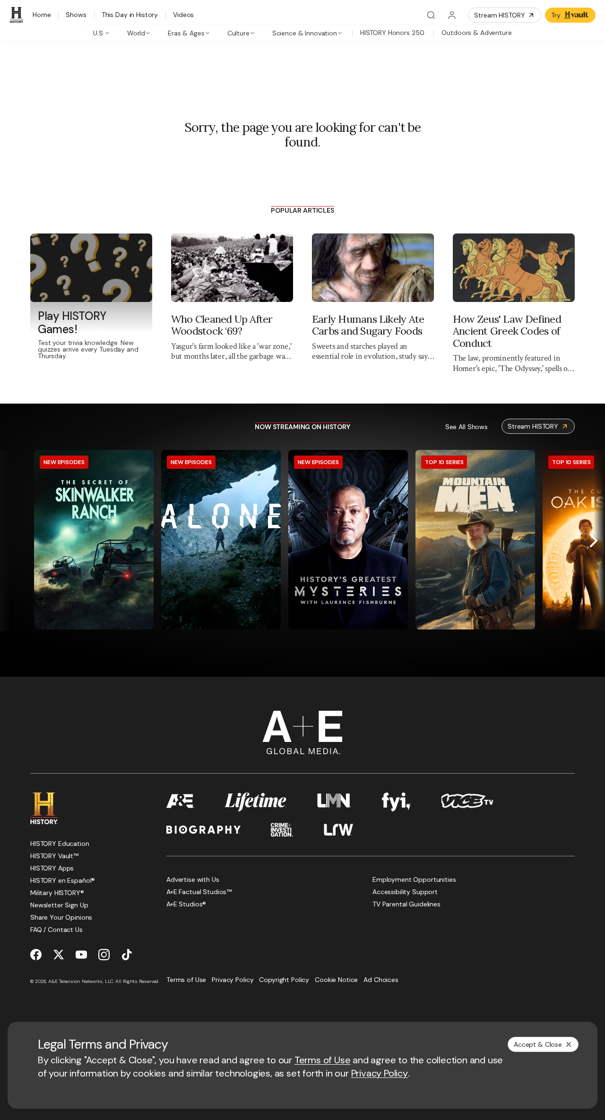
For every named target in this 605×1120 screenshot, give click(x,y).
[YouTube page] (81, 954)
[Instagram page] (104, 954)
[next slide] (593, 540)
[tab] (101, 33)
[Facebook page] (36, 954)
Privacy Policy (379, 1073)
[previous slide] (11, 540)
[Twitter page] (58, 954)
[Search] (431, 15)
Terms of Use (322, 1060)
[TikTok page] (126, 954)
